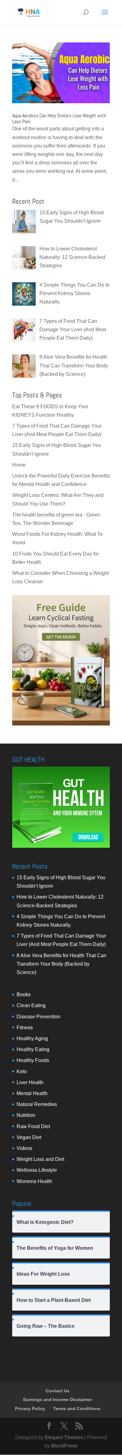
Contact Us (57, 1390)
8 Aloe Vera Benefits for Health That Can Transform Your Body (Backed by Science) (61, 964)
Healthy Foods (33, 1060)
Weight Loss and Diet (40, 1159)
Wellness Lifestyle (37, 1170)
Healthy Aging (32, 1038)
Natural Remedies (37, 1104)
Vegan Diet (29, 1137)
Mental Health (32, 1093)
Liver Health (30, 1082)
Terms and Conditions (76, 1408)
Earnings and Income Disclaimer (57, 1399)
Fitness (25, 1027)
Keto (22, 1071)
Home (19, 465)
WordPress (64, 1445)
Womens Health (34, 1181)
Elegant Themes (64, 1437)
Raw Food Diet (33, 1126)
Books (24, 994)
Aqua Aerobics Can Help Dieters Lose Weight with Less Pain (59, 118)
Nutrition (26, 1115)
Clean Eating (31, 1005)
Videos (24, 1148)
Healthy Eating (33, 1049)
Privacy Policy (30, 1408)
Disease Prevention (38, 1016)
